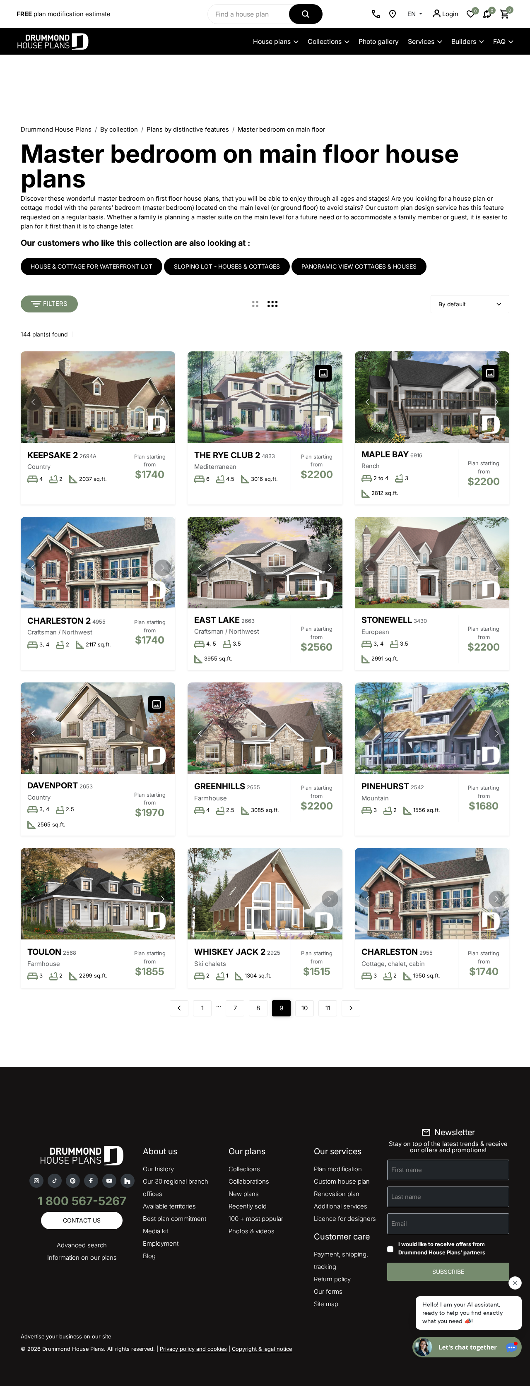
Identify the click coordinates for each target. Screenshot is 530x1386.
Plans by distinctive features (188, 129)
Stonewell (386, 620)
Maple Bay (385, 454)
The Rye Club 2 (227, 455)
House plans (272, 41)
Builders (463, 41)
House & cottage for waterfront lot (91, 266)
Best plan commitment (174, 1219)
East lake (217, 620)
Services (421, 41)
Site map (326, 1304)
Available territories (169, 1206)
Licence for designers (345, 1219)
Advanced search (82, 1245)
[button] (162, 402)
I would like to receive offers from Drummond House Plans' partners (441, 1248)
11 (327, 1008)
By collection (119, 129)
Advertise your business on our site (66, 1336)
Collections (325, 41)
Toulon (44, 952)
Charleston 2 (59, 621)
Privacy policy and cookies (193, 1348)
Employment (160, 1243)
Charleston (389, 952)
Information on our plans (82, 1257)
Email (399, 1223)
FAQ (499, 41)
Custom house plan (342, 1181)
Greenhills (219, 786)
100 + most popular (256, 1219)
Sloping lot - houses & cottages (227, 266)
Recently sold (248, 1206)
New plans (244, 1194)
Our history (158, 1169)
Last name (406, 1197)
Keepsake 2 (52, 455)
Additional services (340, 1206)
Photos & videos (252, 1231)
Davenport (52, 785)
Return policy (332, 1279)
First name (406, 1170)
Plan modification (338, 1169)
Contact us (82, 1220)
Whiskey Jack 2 (229, 952)
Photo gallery (379, 41)
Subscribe (448, 1271)
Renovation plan (336, 1194)
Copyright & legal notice (262, 1348)
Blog (149, 1256)
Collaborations (249, 1181)
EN (412, 14)
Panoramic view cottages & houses (359, 266)
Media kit (155, 1231)
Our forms (328, 1291)
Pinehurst (385, 786)
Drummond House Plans (56, 129)
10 (304, 1008)
